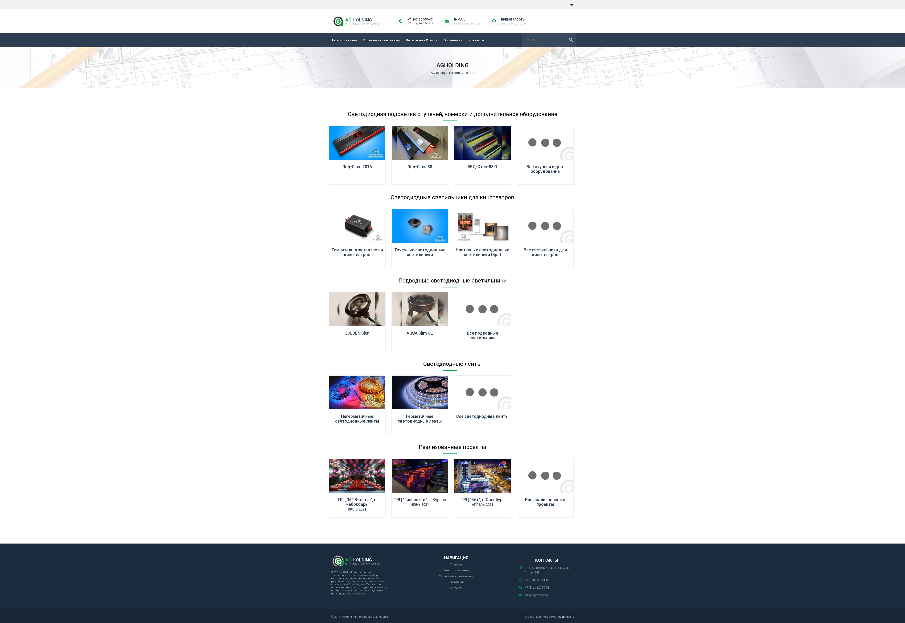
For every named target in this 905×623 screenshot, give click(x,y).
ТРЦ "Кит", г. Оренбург (482, 499)
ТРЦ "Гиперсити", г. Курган (420, 499)
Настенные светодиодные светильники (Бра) (482, 252)
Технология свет (344, 40)
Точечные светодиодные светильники (419, 252)
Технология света (456, 570)
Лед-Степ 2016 (357, 166)
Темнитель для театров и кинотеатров (357, 252)
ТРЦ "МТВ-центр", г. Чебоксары (357, 502)
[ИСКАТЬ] (571, 40)
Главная (456, 564)
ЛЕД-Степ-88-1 (482, 166)
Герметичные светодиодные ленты (420, 419)
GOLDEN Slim (357, 333)
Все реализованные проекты (545, 502)
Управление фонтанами (381, 40)
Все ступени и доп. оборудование (545, 169)
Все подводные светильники (482, 335)
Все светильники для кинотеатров (545, 252)
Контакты (477, 40)
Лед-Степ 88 (419, 166)
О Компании (453, 40)
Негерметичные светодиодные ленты (357, 419)
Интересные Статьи (421, 40)
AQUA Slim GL (420, 333)
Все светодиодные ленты (482, 416)
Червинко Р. (566, 616)
